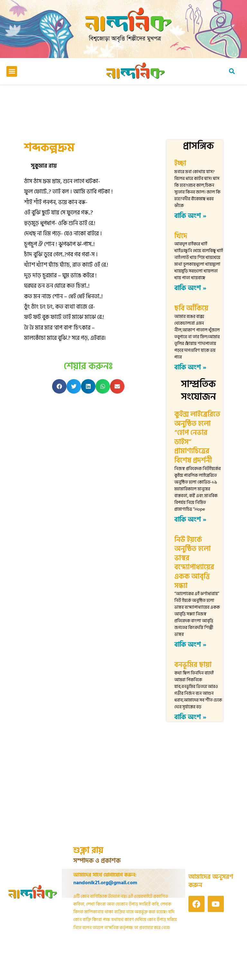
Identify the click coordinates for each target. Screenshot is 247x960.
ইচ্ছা (180, 163)
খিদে (180, 236)
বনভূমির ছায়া (193, 665)
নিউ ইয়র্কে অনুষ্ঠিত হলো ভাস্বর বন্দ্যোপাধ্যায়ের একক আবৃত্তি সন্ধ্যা (194, 563)
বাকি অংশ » (190, 216)
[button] (11, 71)
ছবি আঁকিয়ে (191, 308)
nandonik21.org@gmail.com (105, 882)
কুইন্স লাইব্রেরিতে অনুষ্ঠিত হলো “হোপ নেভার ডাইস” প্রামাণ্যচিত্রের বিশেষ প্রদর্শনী (197, 437)
